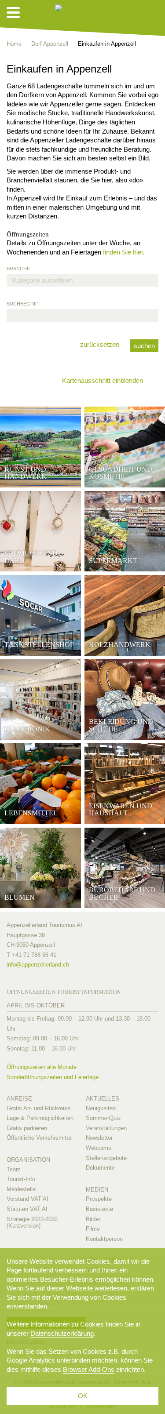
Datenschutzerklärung (62, 1333)
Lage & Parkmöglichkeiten (40, 1118)
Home (14, 43)
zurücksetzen (99, 344)
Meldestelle (21, 1189)
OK (83, 1395)
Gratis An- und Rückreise (38, 1108)
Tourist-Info (21, 1179)
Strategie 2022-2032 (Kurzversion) (32, 1222)
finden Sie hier (123, 252)
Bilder (93, 1219)
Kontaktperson (104, 1239)
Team (14, 1169)
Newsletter (99, 1137)
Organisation (28, 1159)
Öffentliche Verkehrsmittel (40, 1137)
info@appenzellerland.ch (38, 964)
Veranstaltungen (106, 1128)
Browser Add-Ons (88, 1369)
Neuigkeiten (101, 1108)
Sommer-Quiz (103, 1118)
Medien (97, 1189)
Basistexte (99, 1209)
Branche (18, 268)
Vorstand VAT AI (27, 1199)
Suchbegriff (24, 303)
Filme (93, 1228)
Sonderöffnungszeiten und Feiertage (53, 1077)
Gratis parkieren (27, 1128)
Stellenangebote (106, 1158)
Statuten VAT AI (27, 1209)
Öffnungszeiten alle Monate (42, 1067)
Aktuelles (102, 1098)
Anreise (19, 1098)
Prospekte (99, 1199)
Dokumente (100, 1167)
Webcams (98, 1148)
